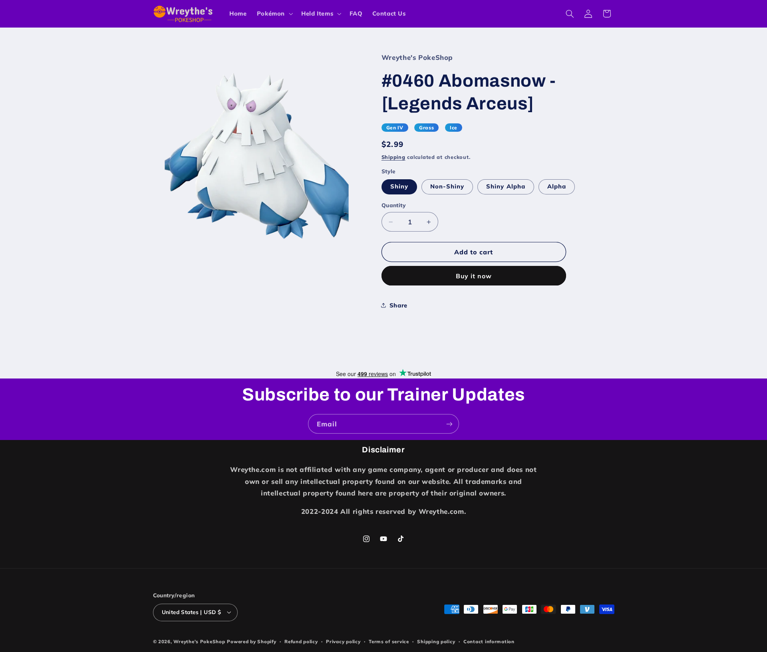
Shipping (393, 157)
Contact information (489, 641)
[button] (274, 13)
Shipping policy (436, 641)
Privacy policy (343, 641)
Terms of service (389, 641)
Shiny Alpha (505, 186)
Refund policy (301, 641)
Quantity (394, 205)
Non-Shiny (447, 186)
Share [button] (398, 305)
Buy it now (474, 276)
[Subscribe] (449, 424)
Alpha (556, 186)
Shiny (399, 186)
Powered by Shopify (251, 641)
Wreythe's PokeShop (199, 641)
